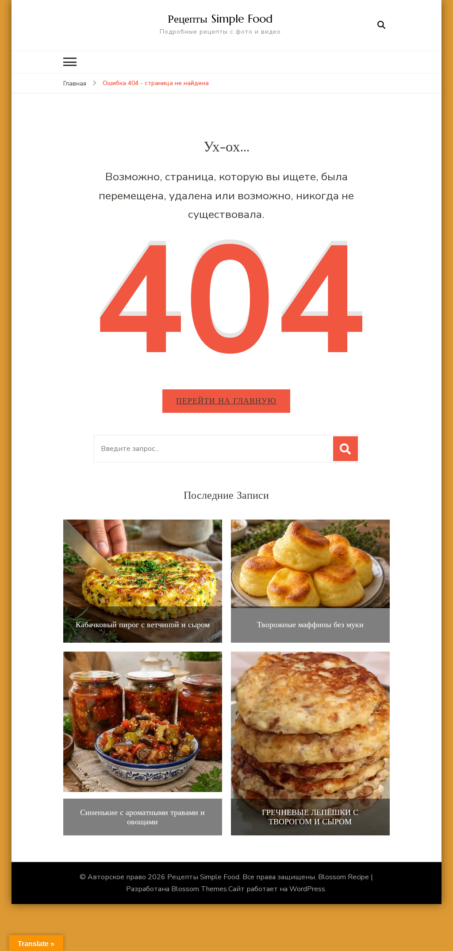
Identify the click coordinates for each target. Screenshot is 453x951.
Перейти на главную (226, 401)
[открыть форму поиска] (381, 25)
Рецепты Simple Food (220, 19)
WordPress (307, 889)
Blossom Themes (199, 889)
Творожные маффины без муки (310, 624)
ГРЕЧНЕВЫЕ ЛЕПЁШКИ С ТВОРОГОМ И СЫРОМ (310, 817)
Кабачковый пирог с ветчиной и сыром (143, 624)
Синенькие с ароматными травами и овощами (142, 817)
